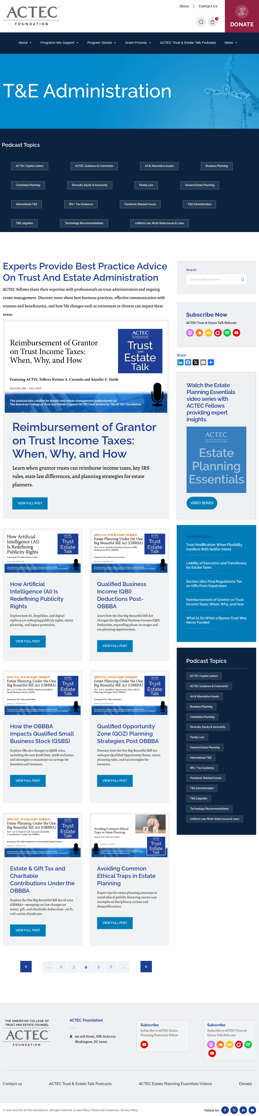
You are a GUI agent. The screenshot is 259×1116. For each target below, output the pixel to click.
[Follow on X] (234, 1110)
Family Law (146, 185)
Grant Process (136, 43)
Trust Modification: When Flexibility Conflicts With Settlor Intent (214, 547)
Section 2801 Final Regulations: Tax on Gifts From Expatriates (214, 583)
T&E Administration (199, 204)
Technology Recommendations (84, 223)
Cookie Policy (81, 1110)
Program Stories (99, 43)
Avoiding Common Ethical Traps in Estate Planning (126, 876)
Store (184, 6)
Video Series (202, 503)
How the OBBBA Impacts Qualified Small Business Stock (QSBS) (42, 733)
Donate (245, 1084)
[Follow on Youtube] (252, 1110)
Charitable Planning (28, 185)
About (23, 43)
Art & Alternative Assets (159, 165)
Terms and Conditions (105, 1110)
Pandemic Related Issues (140, 204)
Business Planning (217, 165)
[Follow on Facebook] (225, 1110)
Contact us (12, 1084)
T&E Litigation (24, 223)
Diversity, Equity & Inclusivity (90, 185)
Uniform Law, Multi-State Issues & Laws (159, 223)
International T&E (26, 204)
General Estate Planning (199, 185)
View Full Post (30, 503)
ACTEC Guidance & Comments (94, 165)
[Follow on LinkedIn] (243, 1110)
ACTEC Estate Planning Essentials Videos (175, 1084)
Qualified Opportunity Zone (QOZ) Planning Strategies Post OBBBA (128, 733)
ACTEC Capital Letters (29, 165)
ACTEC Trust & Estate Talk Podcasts (188, 43)
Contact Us (208, 6)
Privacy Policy (129, 1110)
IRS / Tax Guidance (81, 204)
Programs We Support (57, 43)
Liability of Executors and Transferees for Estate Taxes (216, 565)
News (228, 43)
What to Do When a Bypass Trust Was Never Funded (216, 620)
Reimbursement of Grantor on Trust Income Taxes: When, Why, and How (84, 440)
